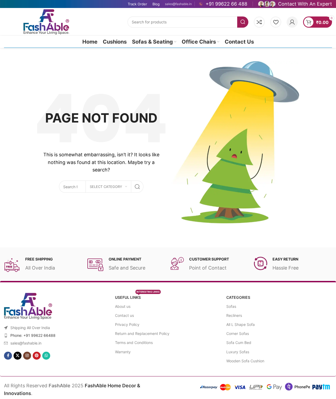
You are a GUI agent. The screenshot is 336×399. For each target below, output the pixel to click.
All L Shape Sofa (240, 324)
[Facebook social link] (8, 356)
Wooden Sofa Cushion (245, 361)
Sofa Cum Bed (238, 342)
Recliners (234, 315)
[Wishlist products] (275, 22)
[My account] (292, 22)
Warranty (123, 352)
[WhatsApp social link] (46, 356)
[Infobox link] (223, 4)
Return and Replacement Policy (142, 333)
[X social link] (18, 356)
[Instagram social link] (27, 356)
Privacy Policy (127, 324)
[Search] (242, 22)
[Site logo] (46, 21)
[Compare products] (259, 22)
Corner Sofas (237, 333)
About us (122, 306)
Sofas (231, 306)
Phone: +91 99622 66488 (33, 335)
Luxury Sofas (237, 352)
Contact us (124, 315)
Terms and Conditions (134, 342)
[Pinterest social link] (37, 356)
